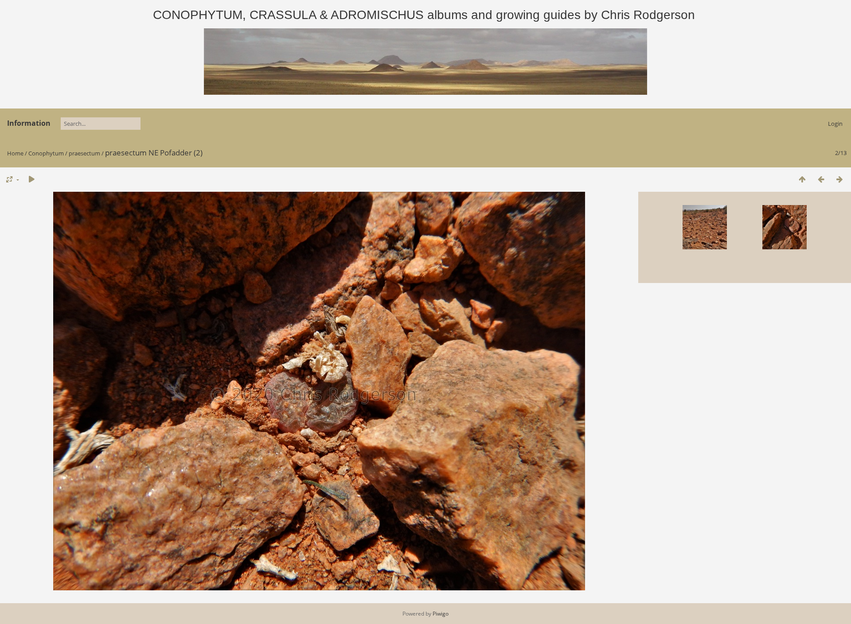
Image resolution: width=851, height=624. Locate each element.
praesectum (84, 153)
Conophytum (46, 153)
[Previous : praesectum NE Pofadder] (821, 179)
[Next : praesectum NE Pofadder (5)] (839, 179)
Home (15, 153)
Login (835, 124)
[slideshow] (31, 179)
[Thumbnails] (802, 179)
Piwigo (441, 613)
